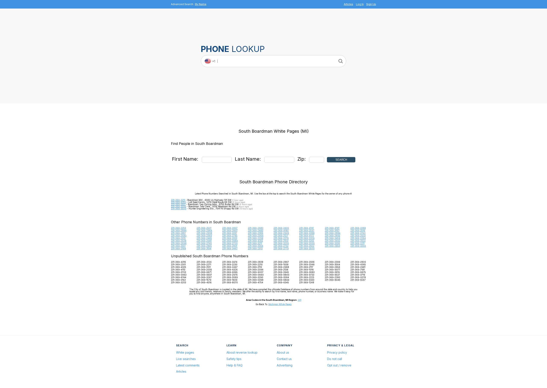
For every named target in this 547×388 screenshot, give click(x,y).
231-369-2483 (255, 230)
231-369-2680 (255, 228)
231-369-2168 (178, 248)
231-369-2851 (178, 233)
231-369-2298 (255, 238)
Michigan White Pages (279, 304)
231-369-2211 (357, 243)
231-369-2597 (306, 230)
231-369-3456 (332, 238)
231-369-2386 (255, 233)
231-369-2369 (204, 235)
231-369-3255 (306, 241)
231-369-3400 (281, 228)
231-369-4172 (306, 235)
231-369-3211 (178, 200)
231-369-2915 (178, 238)
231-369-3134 (204, 248)
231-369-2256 (178, 228)
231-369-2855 (204, 246)
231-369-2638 (178, 241)
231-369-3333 (229, 238)
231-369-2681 (204, 241)
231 (299, 300)
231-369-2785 (229, 235)
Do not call (334, 359)
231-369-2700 (230, 243)
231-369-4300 (358, 246)
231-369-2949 (281, 233)
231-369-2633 (358, 235)
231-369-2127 (281, 235)
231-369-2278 (281, 238)
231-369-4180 (281, 230)
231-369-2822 (306, 246)
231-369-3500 (178, 208)
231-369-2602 (332, 241)
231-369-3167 (332, 230)
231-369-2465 (204, 238)
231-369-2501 (204, 228)
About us (283, 352)
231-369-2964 (204, 230)
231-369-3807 (230, 228)
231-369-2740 (358, 233)
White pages (185, 352)
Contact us (284, 359)
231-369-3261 (229, 233)
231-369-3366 (255, 246)
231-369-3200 (281, 243)
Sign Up (371, 4)
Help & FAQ (234, 365)
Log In (360, 4)
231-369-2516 (357, 230)
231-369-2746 (204, 243)
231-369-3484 (230, 241)
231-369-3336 (178, 206)
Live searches (186, 359)
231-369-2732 (281, 246)
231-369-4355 (178, 202)
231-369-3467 (230, 248)
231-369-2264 (358, 238)
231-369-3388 (358, 228)
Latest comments (188, 365)
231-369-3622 (358, 241)
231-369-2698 (179, 243)
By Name (200, 4)
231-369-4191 (306, 228)
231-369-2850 (332, 246)
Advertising (285, 365)
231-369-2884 (179, 230)
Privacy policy (337, 352)
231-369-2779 (281, 248)
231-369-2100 (281, 241)
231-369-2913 (255, 248)
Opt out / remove (339, 365)
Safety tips (233, 359)
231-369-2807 (230, 230)
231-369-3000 (307, 243)
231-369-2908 (204, 233)
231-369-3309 (307, 238)
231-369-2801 (229, 246)
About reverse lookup (241, 352)
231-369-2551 (178, 204)
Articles (348, 4)
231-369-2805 (332, 235)
